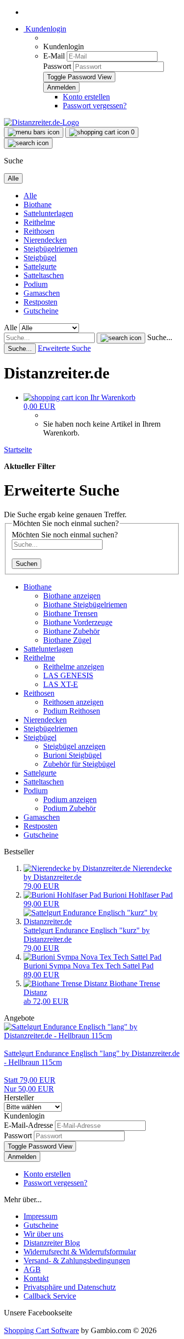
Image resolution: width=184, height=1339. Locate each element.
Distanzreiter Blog (52, 1243)
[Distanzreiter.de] (41, 122)
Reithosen (39, 231)
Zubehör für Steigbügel (79, 764)
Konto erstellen (86, 97)
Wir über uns (43, 1234)
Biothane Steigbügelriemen (85, 604)
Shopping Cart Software (41, 1330)
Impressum (40, 1216)
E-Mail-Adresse (28, 1125)
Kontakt (36, 1278)
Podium (36, 284)
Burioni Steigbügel (72, 755)
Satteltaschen (44, 275)
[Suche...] (121, 338)
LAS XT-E (60, 684)
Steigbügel (40, 257)
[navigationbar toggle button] (33, 132)
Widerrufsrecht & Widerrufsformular (80, 1251)
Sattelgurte (40, 266)
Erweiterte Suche (64, 348)
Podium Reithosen (71, 711)
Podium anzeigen (70, 799)
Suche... (159, 337)
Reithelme (39, 222)
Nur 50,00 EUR (29, 1084)
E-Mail (54, 56)
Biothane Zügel (67, 640)
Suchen (26, 563)
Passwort (57, 66)
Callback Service (50, 1296)
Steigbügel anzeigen (74, 746)
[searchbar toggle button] (28, 143)
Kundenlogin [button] (45, 29)
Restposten (40, 302)
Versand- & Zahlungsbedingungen (77, 1260)
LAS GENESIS (68, 675)
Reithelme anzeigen (73, 666)
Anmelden (22, 1156)
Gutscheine (41, 311)
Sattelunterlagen (48, 213)
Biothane (38, 204)
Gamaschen (42, 293)
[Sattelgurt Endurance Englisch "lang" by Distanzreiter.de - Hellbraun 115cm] (92, 1035)
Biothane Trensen (70, 613)
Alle (30, 195)
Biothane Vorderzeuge (77, 622)
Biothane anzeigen (72, 596)
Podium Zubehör (69, 808)
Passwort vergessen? (95, 105)
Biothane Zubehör (71, 631)
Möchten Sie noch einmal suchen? (65, 534)
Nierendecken (45, 240)
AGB (32, 1269)
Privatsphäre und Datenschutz (70, 1287)
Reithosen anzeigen (73, 702)
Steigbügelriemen (51, 249)
